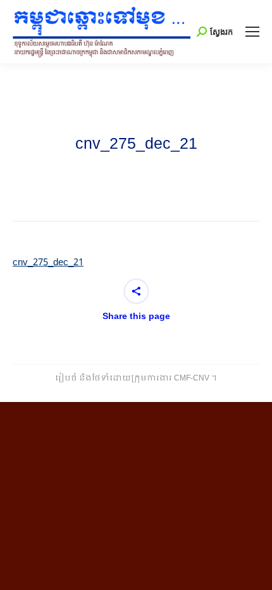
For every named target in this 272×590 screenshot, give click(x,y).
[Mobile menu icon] (252, 32)
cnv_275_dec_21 (48, 262)
